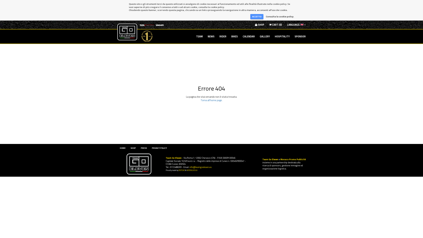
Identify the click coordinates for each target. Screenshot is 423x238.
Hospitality (282, 36)
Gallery (265, 36)
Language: (294, 25)
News (211, 36)
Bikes (234, 36)
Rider (222, 36)
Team (199, 36)
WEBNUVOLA (192, 170)
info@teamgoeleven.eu (201, 167)
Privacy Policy (159, 148)
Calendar (249, 36)
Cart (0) (276, 25)
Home (123, 148)
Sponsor (300, 36)
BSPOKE (182, 170)
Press (144, 148)
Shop (260, 25)
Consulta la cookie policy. (280, 16)
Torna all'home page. (211, 100)
